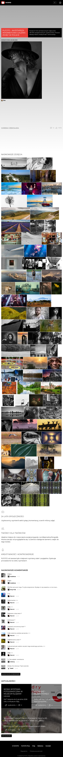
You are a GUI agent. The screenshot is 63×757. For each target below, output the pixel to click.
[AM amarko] (51, 388)
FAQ (33, 746)
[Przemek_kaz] (49, 450)
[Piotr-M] (12, 325)
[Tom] (13, 276)
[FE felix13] (15, 213)
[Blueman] (50, 413)
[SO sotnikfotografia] (6, 450)
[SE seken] (11, 488)
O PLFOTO (15, 746)
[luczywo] (12, 251)
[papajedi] (34, 276)
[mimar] (13, 313)
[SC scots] (31, 238)
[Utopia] (52, 350)
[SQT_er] (54, 251)
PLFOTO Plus (25, 746)
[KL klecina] (14, 163)
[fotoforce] (12, 413)
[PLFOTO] (6, 2)
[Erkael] (45, 288)
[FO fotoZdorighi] (11, 188)
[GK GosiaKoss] (24, 450)
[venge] (36, 400)
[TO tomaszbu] (14, 201)
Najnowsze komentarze (14, 570)
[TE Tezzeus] (31, 475)
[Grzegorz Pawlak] (31, 438)
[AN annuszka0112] (32, 375)
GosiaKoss (13, 576)
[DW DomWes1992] (15, 176)
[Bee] (6, 425)
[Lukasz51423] (49, 425)
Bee (4, 100)
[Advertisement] (31, 114)
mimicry (12, 661)
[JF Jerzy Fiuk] (30, 488)
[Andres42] (10, 500)
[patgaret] (15, 350)
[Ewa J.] (52, 238)
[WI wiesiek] (11, 263)
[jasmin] (9, 338)
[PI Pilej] (31, 188)
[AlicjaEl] (11, 438)
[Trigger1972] (31, 413)
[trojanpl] (12, 363)
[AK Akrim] (38, 338)
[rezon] (52, 400)
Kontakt (48, 746)
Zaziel (11, 668)
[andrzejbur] (15, 226)
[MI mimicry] (38, 350)
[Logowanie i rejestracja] (60, 2)
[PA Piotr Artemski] (37, 313)
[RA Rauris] (52, 188)
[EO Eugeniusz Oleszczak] (52, 276)
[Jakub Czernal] (54, 363)
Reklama (40, 746)
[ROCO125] (29, 388)
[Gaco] (55, 313)
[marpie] (43, 226)
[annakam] (31, 463)
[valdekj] (35, 363)
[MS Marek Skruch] (51, 325)
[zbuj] (13, 463)
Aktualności (8, 681)
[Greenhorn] (34, 263)
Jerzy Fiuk (13, 589)
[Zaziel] (40, 163)
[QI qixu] (27, 288)
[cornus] (43, 176)
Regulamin (24, 751)
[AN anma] (23, 338)
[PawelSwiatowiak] (25, 425)
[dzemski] (11, 238)
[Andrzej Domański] (12, 375)
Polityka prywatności (36, 751)
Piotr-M (12, 596)
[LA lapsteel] (52, 375)
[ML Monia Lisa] (56, 288)
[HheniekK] (52, 438)
